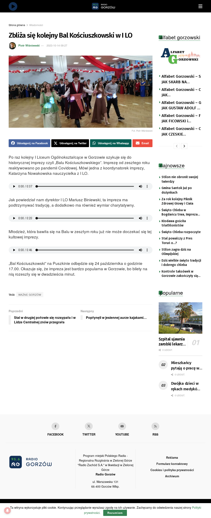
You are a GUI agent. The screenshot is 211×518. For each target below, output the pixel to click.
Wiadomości (36, 25)
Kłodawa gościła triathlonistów (174, 223)
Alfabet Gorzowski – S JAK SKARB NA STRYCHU (181, 79)
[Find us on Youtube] (122, 426)
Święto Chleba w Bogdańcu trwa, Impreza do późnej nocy (180, 212)
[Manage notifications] (7, 510)
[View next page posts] (184, 146)
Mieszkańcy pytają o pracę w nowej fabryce (185, 365)
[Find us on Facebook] (55, 426)
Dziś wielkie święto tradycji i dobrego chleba (181, 263)
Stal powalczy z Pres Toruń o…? (177, 241)
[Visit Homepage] (108, 6)
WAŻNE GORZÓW (29, 294)
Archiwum (172, 476)
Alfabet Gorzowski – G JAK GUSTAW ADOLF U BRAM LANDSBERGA (181, 105)
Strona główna (17, 25)
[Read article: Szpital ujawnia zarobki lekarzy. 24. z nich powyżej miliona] (181, 318)
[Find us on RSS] (155, 426)
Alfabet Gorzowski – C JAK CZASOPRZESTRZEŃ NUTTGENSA (181, 92)
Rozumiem (115, 513)
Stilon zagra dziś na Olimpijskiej (176, 252)
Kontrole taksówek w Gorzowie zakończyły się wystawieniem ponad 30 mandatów (180, 274)
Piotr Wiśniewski (29, 45)
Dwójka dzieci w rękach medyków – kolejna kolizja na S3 (185, 386)
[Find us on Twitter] (89, 426)
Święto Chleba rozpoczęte (181, 232)
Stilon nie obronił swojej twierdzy (180, 179)
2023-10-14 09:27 (57, 45)
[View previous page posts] (177, 146)
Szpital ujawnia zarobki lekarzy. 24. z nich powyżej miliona (172, 342)
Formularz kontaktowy (172, 464)
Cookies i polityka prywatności (172, 470)
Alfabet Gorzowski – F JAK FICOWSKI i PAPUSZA (181, 118)
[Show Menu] (200, 6)
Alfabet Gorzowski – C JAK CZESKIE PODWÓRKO (181, 131)
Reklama (172, 457)
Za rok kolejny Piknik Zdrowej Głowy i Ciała (177, 201)
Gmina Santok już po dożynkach (177, 190)
